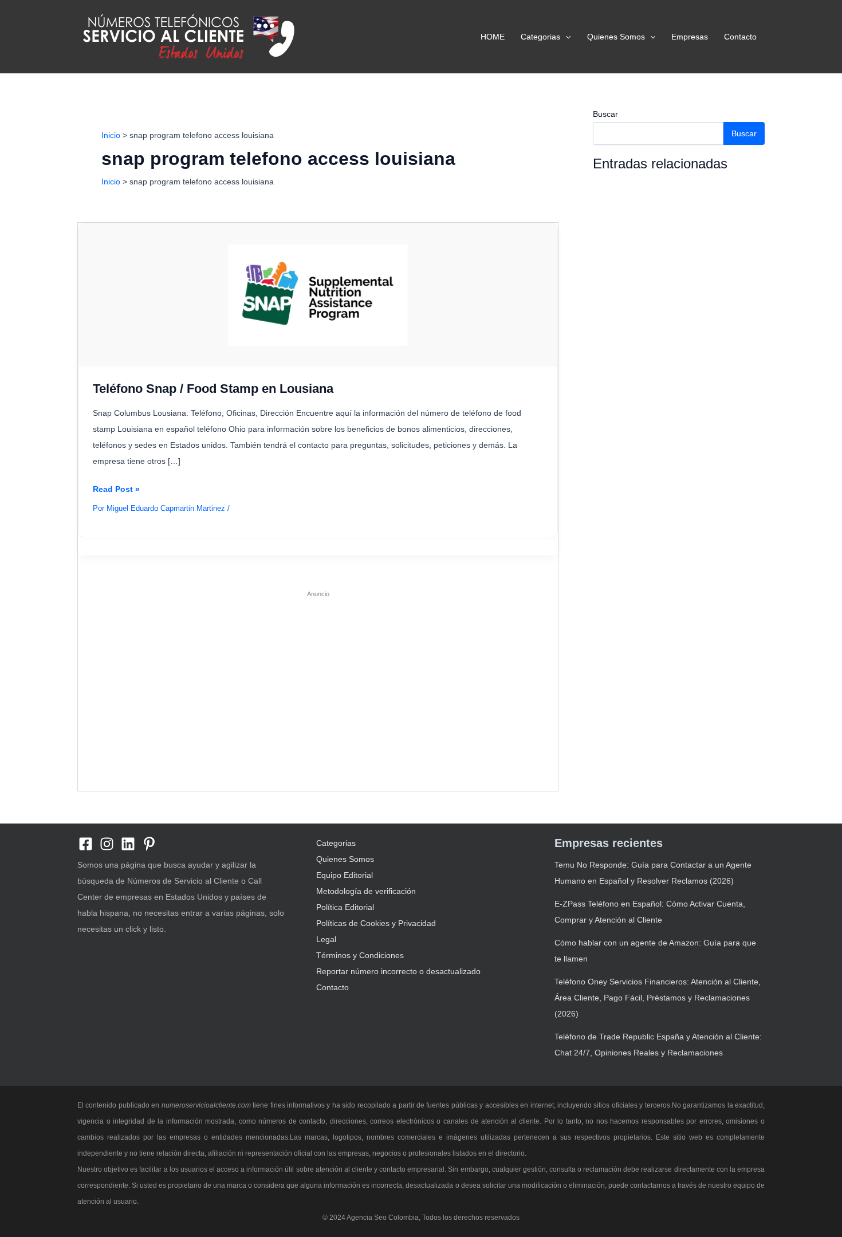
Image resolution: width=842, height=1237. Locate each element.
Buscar (605, 114)
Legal (326, 939)
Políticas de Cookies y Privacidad (376, 923)
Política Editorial (345, 907)
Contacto (740, 36)
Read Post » (116, 490)
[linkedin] (128, 844)
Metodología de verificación (366, 891)
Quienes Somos (616, 36)
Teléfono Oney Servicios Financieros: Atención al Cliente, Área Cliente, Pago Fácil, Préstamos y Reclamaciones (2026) (657, 997)
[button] (565, 37)
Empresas (689, 36)
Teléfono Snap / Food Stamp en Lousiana (213, 388)
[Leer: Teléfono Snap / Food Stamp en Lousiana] (317, 294)
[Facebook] (85, 844)
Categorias (540, 36)
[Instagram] (107, 844)
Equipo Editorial (344, 875)
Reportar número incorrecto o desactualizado (398, 971)
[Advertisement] (318, 685)
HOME (493, 36)
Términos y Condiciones (360, 955)
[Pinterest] (149, 844)
